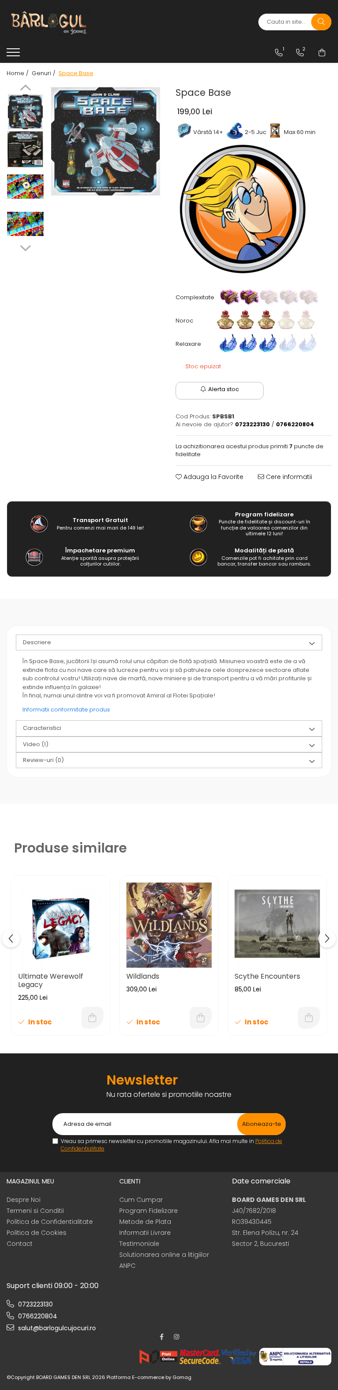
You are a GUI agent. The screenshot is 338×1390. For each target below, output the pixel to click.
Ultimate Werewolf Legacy (50, 980)
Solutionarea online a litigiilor (164, 1254)
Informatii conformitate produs (66, 709)
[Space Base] (105, 141)
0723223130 (34, 1304)
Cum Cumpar (141, 1199)
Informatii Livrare (145, 1232)
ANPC (127, 1265)
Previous (25, 88)
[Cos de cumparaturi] (321, 53)
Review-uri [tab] (43, 760)
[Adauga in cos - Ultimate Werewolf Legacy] (92, 1018)
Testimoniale (139, 1243)
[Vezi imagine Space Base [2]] (25, 186)
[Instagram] (176, 1336)
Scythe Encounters (267, 976)
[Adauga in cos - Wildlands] (201, 1018)
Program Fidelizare (148, 1210)
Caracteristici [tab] (42, 728)
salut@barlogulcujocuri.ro (56, 1328)
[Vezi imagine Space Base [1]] (25, 149)
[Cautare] (321, 22)
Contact (20, 1243)
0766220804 (36, 1316)
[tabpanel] (105, 141)
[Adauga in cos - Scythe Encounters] (309, 1018)
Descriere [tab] (37, 642)
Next (25, 247)
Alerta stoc (223, 389)
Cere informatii (288, 476)
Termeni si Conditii (35, 1210)
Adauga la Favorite (212, 476)
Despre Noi (23, 1199)
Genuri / (44, 73)
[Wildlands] (169, 925)
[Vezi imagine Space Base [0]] (25, 112)
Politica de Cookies (36, 1232)
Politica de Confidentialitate (50, 1221)
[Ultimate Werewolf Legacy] (60, 925)
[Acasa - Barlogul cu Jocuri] (62, 22)
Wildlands (142, 976)
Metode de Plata (145, 1221)
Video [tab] (35, 744)
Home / (18, 73)
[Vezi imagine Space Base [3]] (25, 224)
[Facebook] (161, 1336)
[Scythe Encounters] (277, 925)
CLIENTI (129, 1181)
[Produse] (14, 55)
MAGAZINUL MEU (30, 1181)
